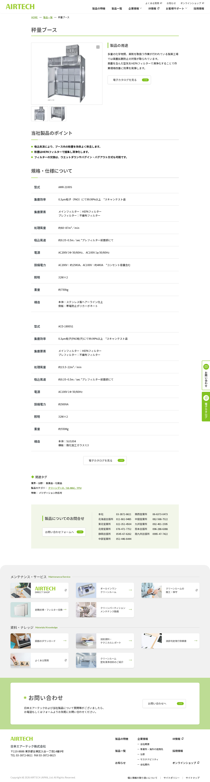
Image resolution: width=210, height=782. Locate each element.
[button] (39, 113)
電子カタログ (206, 410)
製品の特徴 (98, 8)
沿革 (142, 754)
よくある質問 (152, 3)
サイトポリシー (172, 777)
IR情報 (152, 8)
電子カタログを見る (125, 80)
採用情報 (199, 8)
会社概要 (144, 744)
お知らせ (171, 3)
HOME (34, 17)
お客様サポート (175, 8)
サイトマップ (193, 777)
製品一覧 (117, 8)
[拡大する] (98, 47)
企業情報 (133, 8)
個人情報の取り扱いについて (143, 777)
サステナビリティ (149, 759)
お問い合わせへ (157, 703)
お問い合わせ (206, 379)
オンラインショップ (190, 3)
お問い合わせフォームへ (59, 532)
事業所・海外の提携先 (151, 749)
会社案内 (144, 764)
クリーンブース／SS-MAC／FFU (65, 487)
